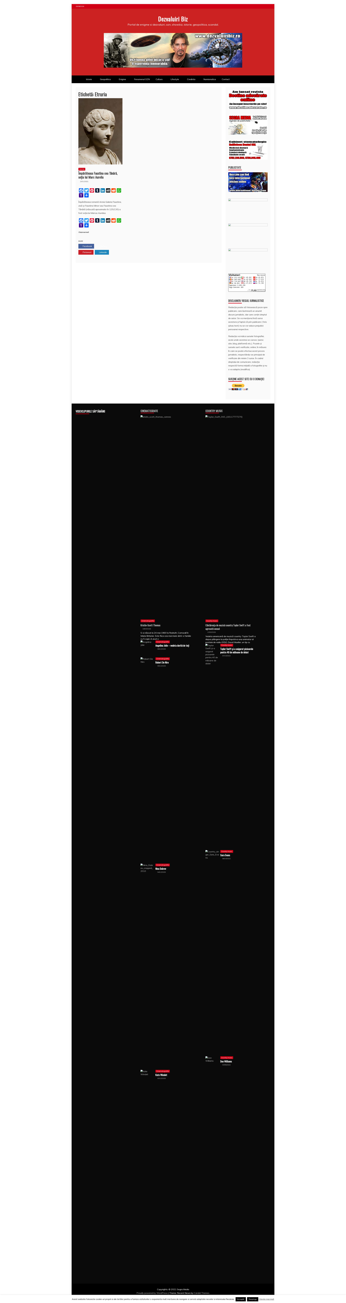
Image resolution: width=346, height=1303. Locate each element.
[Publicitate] (248, 191)
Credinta (191, 79)
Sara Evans (225, 855)
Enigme (122, 79)
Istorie (89, 79)
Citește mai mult (83, 232)
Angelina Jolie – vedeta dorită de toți (172, 645)
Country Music (214, 411)
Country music (211, 621)
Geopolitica (105, 79)
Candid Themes (201, 1293)
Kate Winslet (161, 1075)
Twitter (103, 246)
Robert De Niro (162, 662)
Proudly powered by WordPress (152, 1293)
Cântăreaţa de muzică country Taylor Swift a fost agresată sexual (228, 626)
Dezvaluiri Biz (173, 19)
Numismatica (209, 79)
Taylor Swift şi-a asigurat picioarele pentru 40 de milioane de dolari (236, 650)
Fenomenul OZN (142, 79)
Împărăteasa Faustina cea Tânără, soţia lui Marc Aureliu (97, 175)
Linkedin (102, 252)
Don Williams (226, 1061)
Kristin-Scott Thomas (150, 625)
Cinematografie (149, 411)
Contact (226, 79)
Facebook (87, 246)
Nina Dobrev (160, 868)
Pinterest (87, 252)
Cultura (159, 79)
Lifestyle (175, 79)
